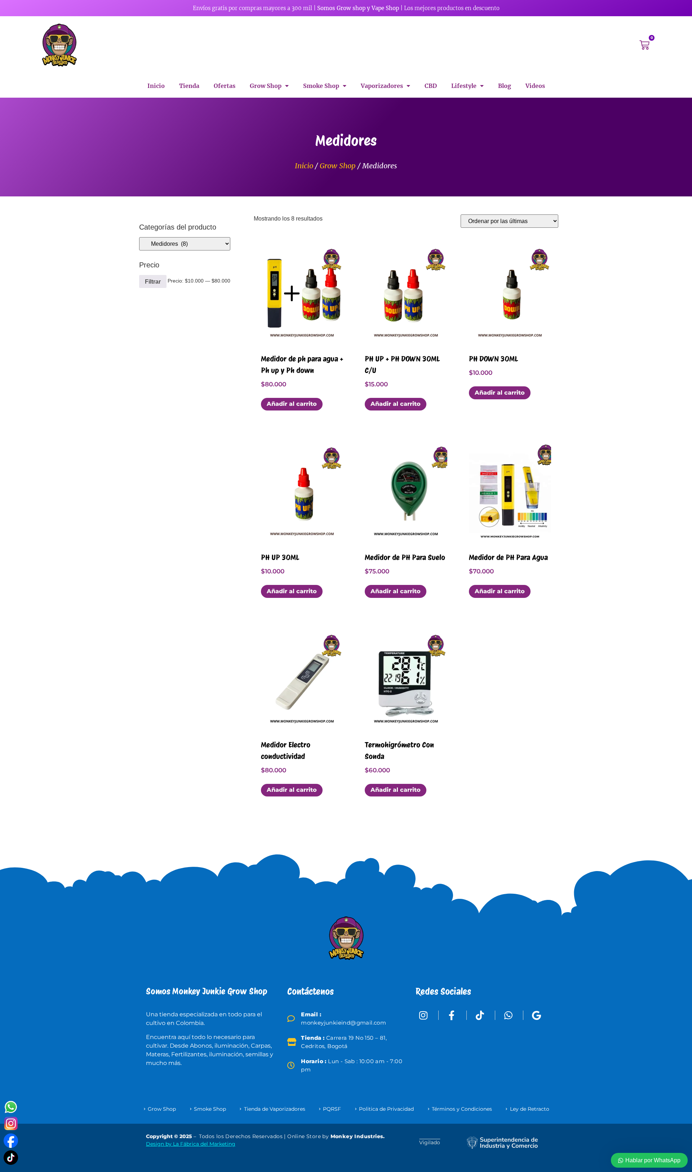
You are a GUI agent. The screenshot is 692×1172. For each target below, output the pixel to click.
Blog (504, 85)
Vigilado (429, 1142)
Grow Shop (265, 85)
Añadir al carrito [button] (292, 403)
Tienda (189, 85)
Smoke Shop (321, 85)
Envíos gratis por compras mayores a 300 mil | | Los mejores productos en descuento (346, 8)
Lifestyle (463, 85)
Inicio (156, 85)
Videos (535, 85)
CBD (431, 85)
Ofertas (224, 85)
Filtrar (153, 281)
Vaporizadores (382, 85)
